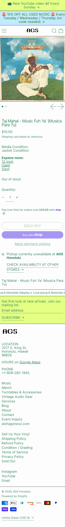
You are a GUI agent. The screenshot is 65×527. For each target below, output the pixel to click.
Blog (5, 406)
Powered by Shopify (14, 496)
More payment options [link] (32, 244)
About (6, 410)
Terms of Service (15, 452)
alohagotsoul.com (16, 424)
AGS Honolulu (21, 491)
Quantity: (9, 190)
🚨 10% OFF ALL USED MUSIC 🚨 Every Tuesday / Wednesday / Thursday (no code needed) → (33, 18)
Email (6, 480)
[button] (54, 31)
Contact (8, 415)
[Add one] (17, 197)
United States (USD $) (16, 517)
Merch (7, 388)
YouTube (8, 476)
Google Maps (30, 362)
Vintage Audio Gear (17, 397)
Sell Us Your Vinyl (16, 434)
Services (8, 401)
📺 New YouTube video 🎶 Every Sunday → (33, 5)
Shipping (7, 136)
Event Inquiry (12, 419)
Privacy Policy (13, 457)
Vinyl (6, 169)
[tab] (2, 106)
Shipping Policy (14, 439)
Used (6, 165)
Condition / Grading (17, 448)
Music (6, 383)
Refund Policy (13, 443)
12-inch (7, 162)
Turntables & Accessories (22, 392)
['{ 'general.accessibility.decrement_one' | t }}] (3, 197)
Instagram (9, 471)
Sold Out (8, 461)
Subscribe (11, 318)
